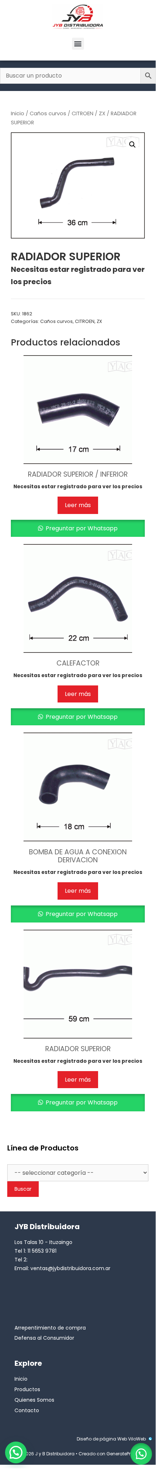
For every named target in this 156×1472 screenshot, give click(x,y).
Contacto (26, 1410)
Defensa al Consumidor (44, 1338)
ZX (102, 113)
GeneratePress (122, 1454)
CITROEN (82, 113)
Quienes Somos (34, 1399)
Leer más (78, 505)
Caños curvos (48, 113)
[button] (78, 44)
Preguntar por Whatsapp (81, 528)
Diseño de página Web (102, 1439)
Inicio (17, 113)
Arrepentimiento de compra (50, 1327)
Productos (27, 1389)
